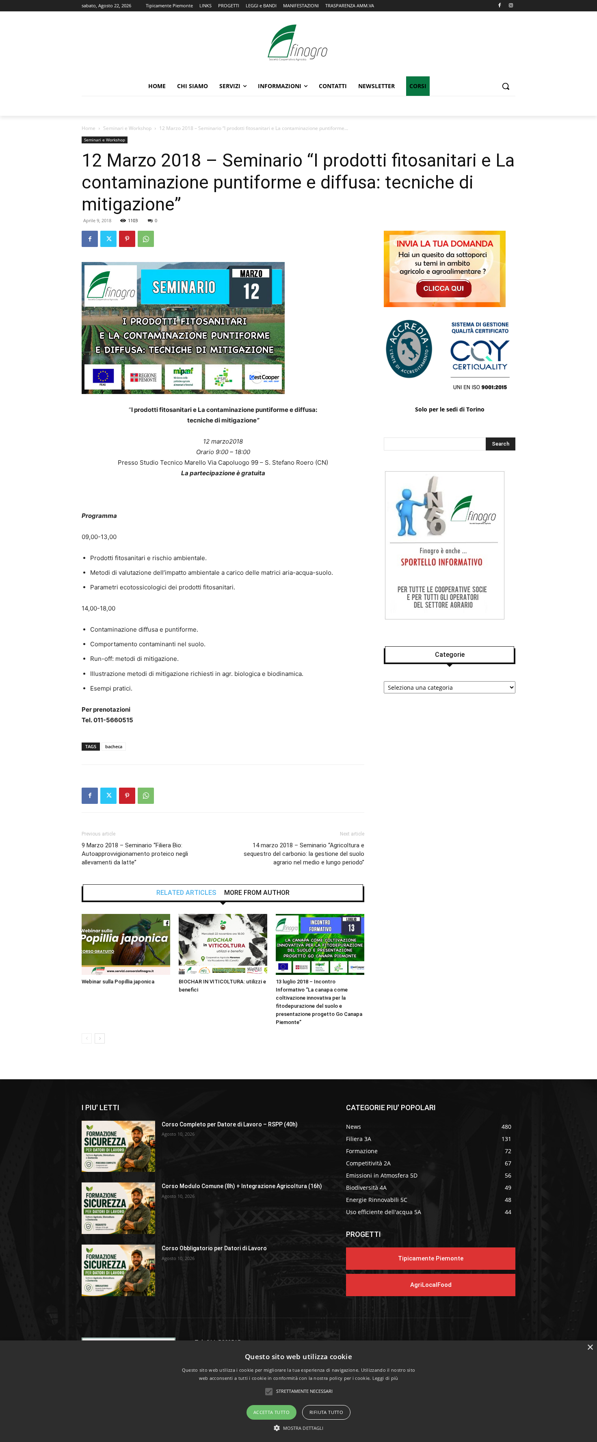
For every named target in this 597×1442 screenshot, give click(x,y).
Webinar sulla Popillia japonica (118, 982)
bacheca (113, 746)
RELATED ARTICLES (186, 893)
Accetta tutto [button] (271, 1412)
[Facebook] (499, 6)
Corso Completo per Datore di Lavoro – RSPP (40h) (230, 1124)
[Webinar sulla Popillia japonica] (126, 944)
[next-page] (100, 1038)
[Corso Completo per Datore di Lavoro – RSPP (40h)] (118, 1146)
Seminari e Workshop (127, 128)
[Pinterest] (127, 239)
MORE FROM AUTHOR (257, 893)
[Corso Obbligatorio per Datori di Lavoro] (118, 1270)
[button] (505, 86)
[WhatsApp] (146, 239)
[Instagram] (510, 6)
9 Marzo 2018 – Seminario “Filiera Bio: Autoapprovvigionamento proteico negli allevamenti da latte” (135, 854)
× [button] (590, 1348)
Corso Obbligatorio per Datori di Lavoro (214, 1248)
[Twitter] (108, 239)
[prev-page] (87, 1038)
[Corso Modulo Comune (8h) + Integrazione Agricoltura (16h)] (118, 1208)
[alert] (298, 1391)
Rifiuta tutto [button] (326, 1412)
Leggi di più (385, 1378)
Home (88, 128)
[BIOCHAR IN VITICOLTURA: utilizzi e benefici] (223, 944)
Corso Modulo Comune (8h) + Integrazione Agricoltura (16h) (242, 1186)
